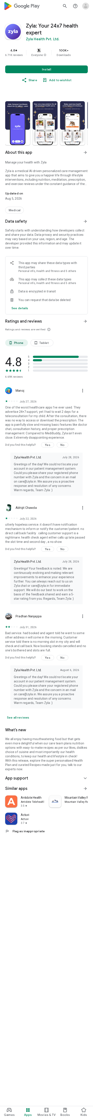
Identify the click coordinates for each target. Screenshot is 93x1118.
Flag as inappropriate (25, 831)
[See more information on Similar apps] (85, 788)
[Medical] (14, 210)
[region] (46, 52)
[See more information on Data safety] (85, 221)
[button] (45, 55)
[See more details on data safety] (20, 308)
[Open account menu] (85, 6)
